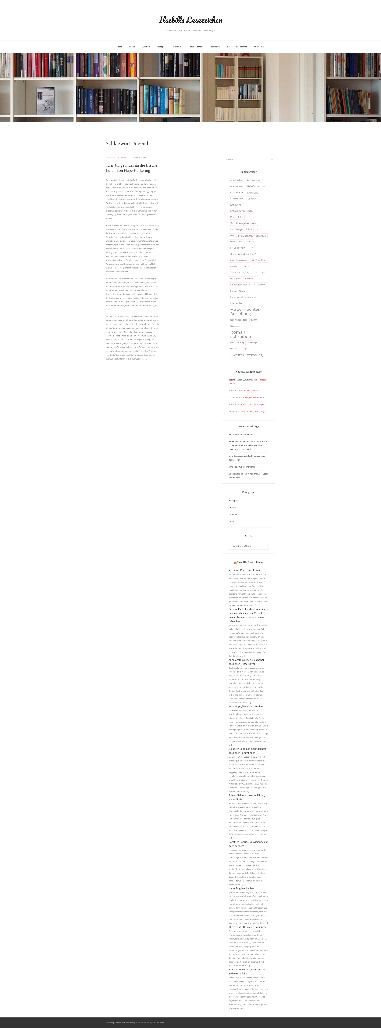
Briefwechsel (256, 186)
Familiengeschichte (241, 229)
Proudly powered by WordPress (120, 1022)
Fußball (253, 248)
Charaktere (236, 192)
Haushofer (234, 266)
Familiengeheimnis (243, 223)
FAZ (257, 229)
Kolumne (233, 514)
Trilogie (244, 349)
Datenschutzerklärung (237, 46)
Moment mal (177, 46)
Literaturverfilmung (237, 291)
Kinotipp (161, 46)
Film (232, 236)
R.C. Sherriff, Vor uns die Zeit (241, 434)
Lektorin (249, 278)
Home (119, 46)
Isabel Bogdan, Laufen (241, 888)
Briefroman (236, 186)
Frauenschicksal (236, 242)
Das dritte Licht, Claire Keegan (251, 404)
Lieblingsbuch (259, 285)
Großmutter (258, 260)
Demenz (253, 192)
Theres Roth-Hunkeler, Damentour (248, 927)
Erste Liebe (236, 217)
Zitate (231, 521)
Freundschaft (237, 247)
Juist (255, 273)
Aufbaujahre (253, 180)
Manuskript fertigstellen (243, 297)
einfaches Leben (236, 199)
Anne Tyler (236, 180)
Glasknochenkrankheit (239, 260)
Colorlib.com (158, 1022)
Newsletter (215, 46)
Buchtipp (146, 46)
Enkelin (252, 198)
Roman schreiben (240, 334)
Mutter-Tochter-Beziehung (245, 311)
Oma (254, 320)
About (132, 46)
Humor (246, 266)
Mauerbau (237, 303)
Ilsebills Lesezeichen (190, 19)
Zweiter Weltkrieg (246, 355)
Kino (263, 273)
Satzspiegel (252, 343)
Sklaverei (233, 349)
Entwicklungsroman (241, 211)
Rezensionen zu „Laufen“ (240, 379)
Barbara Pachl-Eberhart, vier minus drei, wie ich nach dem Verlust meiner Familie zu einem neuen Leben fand (248, 445)
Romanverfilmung (237, 343)
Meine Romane (196, 46)
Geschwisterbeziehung (243, 254)
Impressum (259, 46)
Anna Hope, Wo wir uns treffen (242, 466)
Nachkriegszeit (238, 319)
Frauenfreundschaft (252, 235)
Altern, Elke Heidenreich (248, 390)
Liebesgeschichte (240, 284)
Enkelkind (236, 204)
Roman (235, 326)
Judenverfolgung (239, 272)
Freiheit (250, 242)
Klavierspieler (235, 279)
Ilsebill (123, 157)
